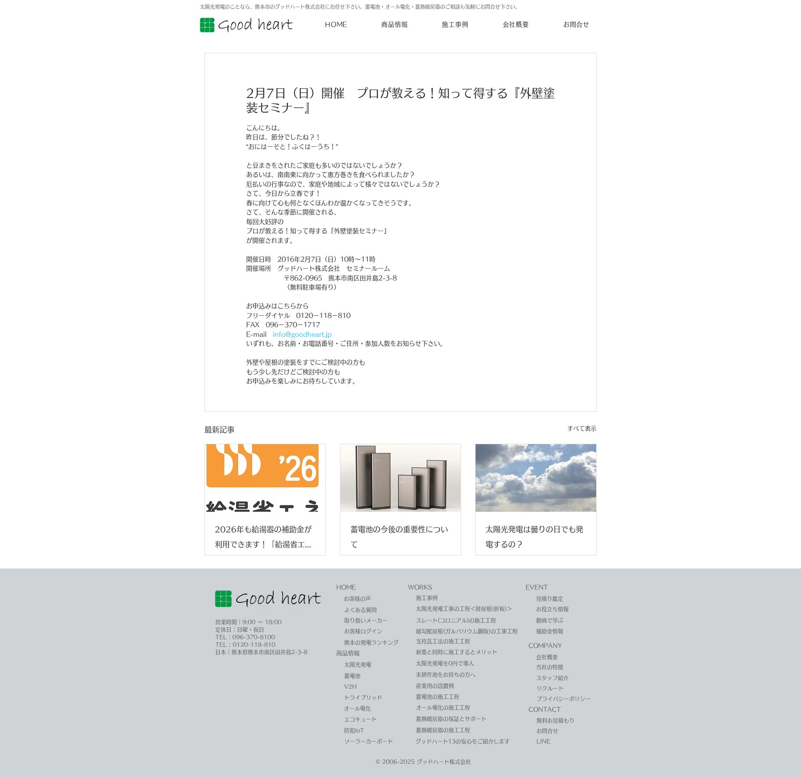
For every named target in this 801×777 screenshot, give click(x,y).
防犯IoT (354, 730)
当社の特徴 (549, 667)
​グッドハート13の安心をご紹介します (463, 741)
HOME (346, 587)
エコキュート (360, 719)
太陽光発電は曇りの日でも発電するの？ (534, 537)
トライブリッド (363, 697)
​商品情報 (348, 653)
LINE (543, 741)
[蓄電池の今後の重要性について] (400, 478)
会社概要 (547, 657)
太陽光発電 (357, 664)
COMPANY (545, 646)
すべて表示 (582, 428)
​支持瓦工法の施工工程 (443, 641)
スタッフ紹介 (552, 678)
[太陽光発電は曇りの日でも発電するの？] (536, 478)
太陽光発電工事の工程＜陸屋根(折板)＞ (464, 608)
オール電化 (357, 708)
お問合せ (547, 731)
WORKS (420, 587)
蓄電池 (352, 676)
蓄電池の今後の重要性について (399, 537)
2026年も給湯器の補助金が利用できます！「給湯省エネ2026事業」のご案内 (263, 539)
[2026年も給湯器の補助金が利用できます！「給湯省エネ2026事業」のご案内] (265, 478)
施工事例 (427, 598)
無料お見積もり (555, 720)
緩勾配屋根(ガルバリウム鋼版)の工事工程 (467, 631)
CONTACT (545, 709)
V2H (350, 686)
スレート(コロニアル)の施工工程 (456, 620)
